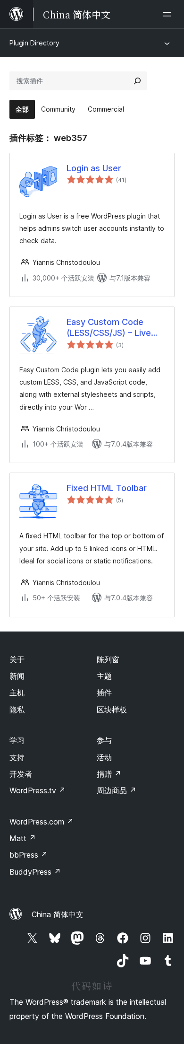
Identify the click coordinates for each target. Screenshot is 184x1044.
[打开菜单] (169, 14)
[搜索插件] (137, 80)
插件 (104, 692)
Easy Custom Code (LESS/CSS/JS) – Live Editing (109, 328)
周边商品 (116, 790)
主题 (104, 676)
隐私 (17, 709)
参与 (104, 740)
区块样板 (112, 709)
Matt (22, 838)
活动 (104, 757)
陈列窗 (108, 659)
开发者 (20, 774)
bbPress (28, 855)
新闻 (17, 676)
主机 (17, 692)
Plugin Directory (34, 43)
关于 (17, 659)
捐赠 (109, 774)
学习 (17, 740)
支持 (17, 757)
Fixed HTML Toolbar (107, 488)
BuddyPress (35, 872)
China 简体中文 (58, 914)
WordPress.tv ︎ (37, 790)
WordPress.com (41, 821)
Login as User (94, 168)
